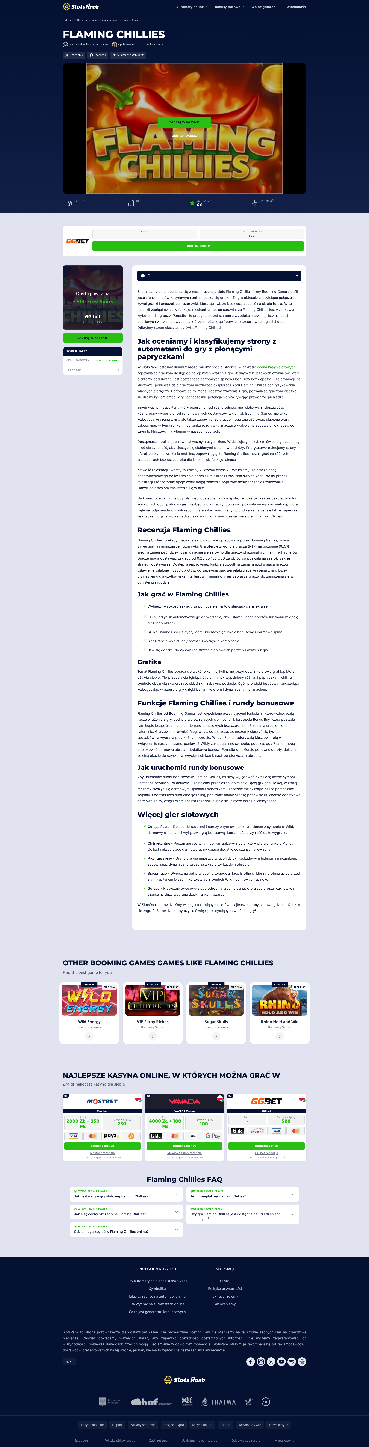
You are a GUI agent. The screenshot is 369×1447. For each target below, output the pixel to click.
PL (67, 1362)
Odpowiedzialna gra (246, 1440)
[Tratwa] (218, 1401)
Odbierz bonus (198, 246)
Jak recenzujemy (225, 1296)
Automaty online (190, 7)
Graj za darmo (184, 136)
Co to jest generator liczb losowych (157, 1311)
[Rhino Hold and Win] (280, 1013)
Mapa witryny (284, 1440)
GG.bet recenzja (266, 1153)
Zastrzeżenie (158, 1440)
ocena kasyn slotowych (276, 367)
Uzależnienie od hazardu (200, 1440)
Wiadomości (296, 7)
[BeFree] (248, 1401)
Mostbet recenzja (102, 1153)
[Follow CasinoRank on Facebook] (250, 1361)
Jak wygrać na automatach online (157, 1304)
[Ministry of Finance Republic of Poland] (110, 1401)
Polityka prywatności (225, 1288)
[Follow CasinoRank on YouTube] (281, 1361)
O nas (225, 1281)
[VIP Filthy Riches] (153, 1013)
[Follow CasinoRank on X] (271, 1361)
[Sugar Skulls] (216, 1013)
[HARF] (151, 1401)
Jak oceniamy (225, 1304)
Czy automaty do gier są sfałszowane (157, 1281)
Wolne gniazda (263, 7)
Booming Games (107, 360)
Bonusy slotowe (227, 7)
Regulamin (83, 1440)
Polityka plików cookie (119, 1440)
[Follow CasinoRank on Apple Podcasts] (302, 1361)
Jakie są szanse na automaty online (157, 1296)
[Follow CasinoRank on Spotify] (291, 1361)
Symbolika (157, 1288)
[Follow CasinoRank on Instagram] (261, 1361)
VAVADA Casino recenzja (184, 1153)
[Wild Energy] (89, 1013)
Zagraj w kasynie (184, 122)
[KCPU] (187, 1401)
